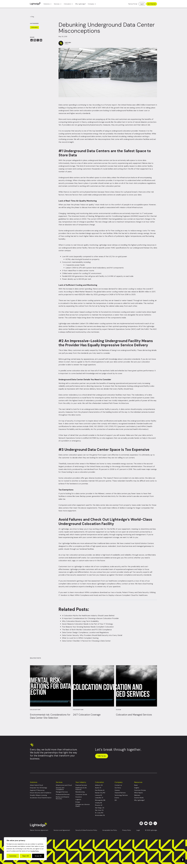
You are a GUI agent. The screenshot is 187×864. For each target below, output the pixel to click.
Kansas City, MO (100, 793)
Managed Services (62, 792)
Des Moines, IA (99, 790)
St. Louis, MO (99, 813)
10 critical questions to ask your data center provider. (109, 362)
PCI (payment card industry (125, 426)
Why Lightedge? (80, 4)
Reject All (25, 856)
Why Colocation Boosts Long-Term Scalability (80, 621)
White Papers (138, 793)
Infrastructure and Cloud (64, 785)
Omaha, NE (98, 803)
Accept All (38, 856)
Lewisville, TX (99, 798)
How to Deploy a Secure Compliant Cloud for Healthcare (124, 595)
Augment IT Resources (37, 790)
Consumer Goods (81, 794)
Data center (63, 105)
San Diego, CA (99, 808)
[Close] (45, 839)
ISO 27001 (109, 426)
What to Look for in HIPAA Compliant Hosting (80, 638)
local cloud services (124, 546)
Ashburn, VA (99, 785)
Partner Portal (132, 4)
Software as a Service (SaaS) (82, 805)
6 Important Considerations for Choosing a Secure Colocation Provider (90, 618)
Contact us (118, 785)
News (136, 785)
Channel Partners (120, 793)
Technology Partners (121, 795)
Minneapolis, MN (100, 800)
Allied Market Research (84, 291)
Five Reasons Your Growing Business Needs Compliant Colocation (88, 627)
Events (117, 798)
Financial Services (81, 785)
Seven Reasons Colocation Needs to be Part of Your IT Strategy (87, 624)
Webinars (137, 795)
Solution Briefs (139, 798)
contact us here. (128, 584)
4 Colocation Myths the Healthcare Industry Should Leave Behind (88, 615)
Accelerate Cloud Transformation (40, 798)
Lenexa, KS (98, 795)
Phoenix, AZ (98, 805)
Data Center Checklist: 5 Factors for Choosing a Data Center (86, 641)
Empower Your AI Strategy (38, 788)
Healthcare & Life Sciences (81, 788)
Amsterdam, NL (100, 815)
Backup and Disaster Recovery (62, 798)
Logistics (78, 799)
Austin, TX (98, 788)
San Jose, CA (99, 810)
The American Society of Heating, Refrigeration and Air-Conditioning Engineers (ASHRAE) (103, 216)
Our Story (118, 788)
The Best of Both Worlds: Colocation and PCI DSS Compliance (87, 629)
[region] (25, 848)
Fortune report (111, 105)
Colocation (67, 4)
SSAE (91, 426)
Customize (12, 856)
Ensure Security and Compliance (40, 793)
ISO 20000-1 (99, 426)
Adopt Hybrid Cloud (36, 785)
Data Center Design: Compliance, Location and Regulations (85, 632)
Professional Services (63, 794)
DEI (116, 800)
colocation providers (91, 110)
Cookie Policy (34, 851)
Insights (136, 788)
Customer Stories (140, 790)
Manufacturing (80, 792)
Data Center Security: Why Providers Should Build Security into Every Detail (92, 635)
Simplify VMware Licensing (38, 795)
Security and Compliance (60, 788)
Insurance (78, 797)
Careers (117, 790)
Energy (77, 802)
